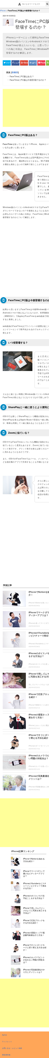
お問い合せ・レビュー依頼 (12, 1048)
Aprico (4, 1035)
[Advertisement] (24, 822)
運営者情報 (6, 1055)
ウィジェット (7, 1041)
